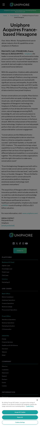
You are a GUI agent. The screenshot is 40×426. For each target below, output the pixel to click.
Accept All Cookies (20, 412)
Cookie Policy (30, 406)
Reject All (20, 417)
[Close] (37, 400)
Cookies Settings (20, 422)
